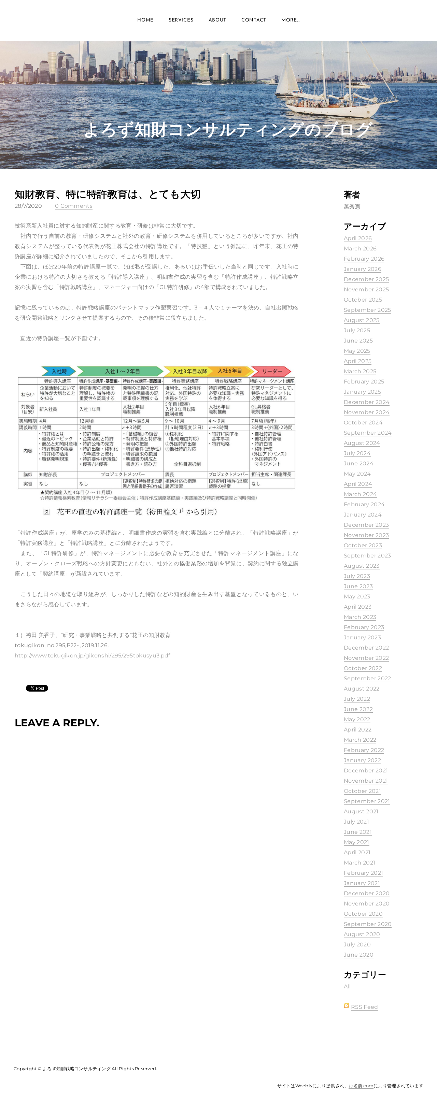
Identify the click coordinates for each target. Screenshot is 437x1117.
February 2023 (364, 627)
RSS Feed (364, 1007)
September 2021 (367, 801)
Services (181, 20)
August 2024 (362, 443)
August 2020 (362, 934)
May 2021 (356, 842)
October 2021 (362, 791)
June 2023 (358, 586)
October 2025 (363, 299)
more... (290, 20)
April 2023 (357, 607)
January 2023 (362, 637)
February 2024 (364, 504)
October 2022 (363, 668)
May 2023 (357, 596)
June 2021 (358, 832)
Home (145, 20)
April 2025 (357, 361)
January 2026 (362, 269)
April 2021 (357, 852)
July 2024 (357, 453)
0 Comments (74, 206)
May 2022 (357, 719)
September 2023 (367, 555)
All (347, 986)
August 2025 (362, 320)
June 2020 (358, 955)
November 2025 (366, 289)
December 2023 (366, 525)
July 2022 (357, 699)
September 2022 (367, 678)
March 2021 (359, 862)
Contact (253, 20)
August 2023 (362, 566)
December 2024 (367, 402)
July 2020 (357, 944)
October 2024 (363, 422)
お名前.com (361, 1085)
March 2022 (360, 740)
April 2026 (358, 238)
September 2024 (368, 433)
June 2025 (358, 340)
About (218, 20)
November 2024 (367, 412)
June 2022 (358, 709)
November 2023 (366, 535)
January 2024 (363, 514)
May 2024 (357, 473)
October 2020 (363, 914)
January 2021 (362, 883)
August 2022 (362, 688)
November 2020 (367, 903)
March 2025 (360, 371)
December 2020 (367, 893)
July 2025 (357, 330)
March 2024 (360, 494)
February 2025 (364, 381)
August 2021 (361, 811)
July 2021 (356, 821)
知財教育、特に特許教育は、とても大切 (108, 194)
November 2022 (366, 658)
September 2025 (367, 310)
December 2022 (366, 647)
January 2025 (362, 392)
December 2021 (366, 770)
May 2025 (357, 351)
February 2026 (364, 259)
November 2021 (366, 781)
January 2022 (362, 760)
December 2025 (366, 279)
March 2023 (360, 617)
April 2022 (357, 729)
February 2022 (364, 750)
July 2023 (357, 576)
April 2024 (358, 484)
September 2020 (368, 924)
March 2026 (360, 248)
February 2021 (363, 873)
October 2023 (363, 545)
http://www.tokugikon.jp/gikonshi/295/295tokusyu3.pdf (92, 655)
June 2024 (358, 463)
